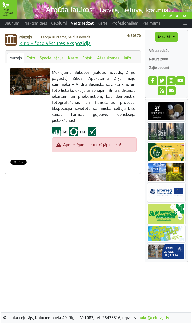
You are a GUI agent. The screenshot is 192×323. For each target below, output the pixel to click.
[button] (185, 23)
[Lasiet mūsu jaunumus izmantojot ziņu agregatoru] (162, 90)
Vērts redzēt (159, 51)
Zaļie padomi (159, 68)
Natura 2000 (158, 59)
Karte (73, 58)
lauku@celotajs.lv (153, 318)
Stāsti (87, 58)
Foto (31, 58)
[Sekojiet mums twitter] (162, 80)
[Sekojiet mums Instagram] (171, 80)
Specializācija (52, 58)
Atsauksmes (108, 58)
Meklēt (165, 37)
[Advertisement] (73, 217)
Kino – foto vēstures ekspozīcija (55, 43)
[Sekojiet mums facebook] (152, 80)
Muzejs (16, 58)
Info (127, 58)
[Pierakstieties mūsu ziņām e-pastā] (171, 90)
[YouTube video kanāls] (180, 80)
